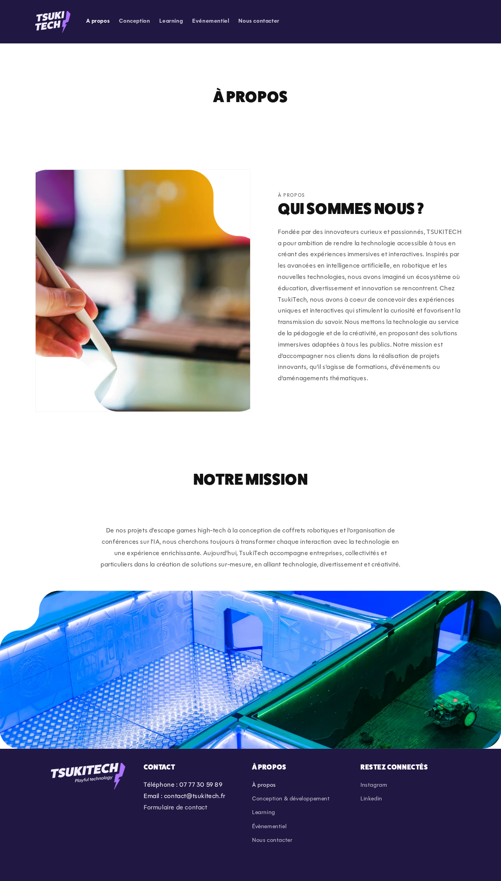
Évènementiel (269, 827)
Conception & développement (291, 799)
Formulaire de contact (175, 808)
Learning (263, 813)
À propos (264, 785)
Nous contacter (272, 840)
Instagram (373, 785)
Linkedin (371, 799)
